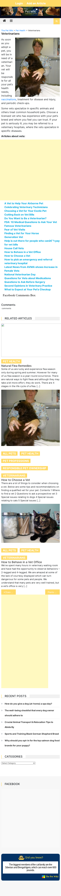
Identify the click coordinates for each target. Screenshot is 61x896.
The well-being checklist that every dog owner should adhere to (29, 713)
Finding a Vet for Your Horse (21, 233)
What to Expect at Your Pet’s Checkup (27, 289)
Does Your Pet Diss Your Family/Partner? (10, 592)
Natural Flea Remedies (16, 365)
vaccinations (8, 99)
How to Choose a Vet (17, 255)
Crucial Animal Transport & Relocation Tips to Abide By (29, 724)
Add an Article (36, 3)
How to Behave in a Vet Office (22, 252)
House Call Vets (14, 248)
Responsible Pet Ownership (24, 468)
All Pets (9, 453)
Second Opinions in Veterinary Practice (28, 285)
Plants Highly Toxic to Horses (54, 592)
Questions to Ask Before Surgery (24, 281)
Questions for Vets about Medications (27, 278)
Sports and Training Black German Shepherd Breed (32, 733)
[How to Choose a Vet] (30, 418)
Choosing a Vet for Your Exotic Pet (25, 210)
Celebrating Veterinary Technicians (26, 207)
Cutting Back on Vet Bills (19, 214)
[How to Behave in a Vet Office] (30, 523)
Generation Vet (13, 237)
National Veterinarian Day (20, 274)
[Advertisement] (30, 170)
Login (19, 3)
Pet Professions (16, 461)
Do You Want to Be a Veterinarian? (25, 218)
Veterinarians (14, 475)
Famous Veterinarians (17, 225)
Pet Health (11, 361)
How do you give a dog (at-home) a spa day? (28, 703)
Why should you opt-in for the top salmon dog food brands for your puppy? (32, 743)
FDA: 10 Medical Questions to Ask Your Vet (30, 222)
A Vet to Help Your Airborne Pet (23, 203)
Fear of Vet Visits (14, 229)
